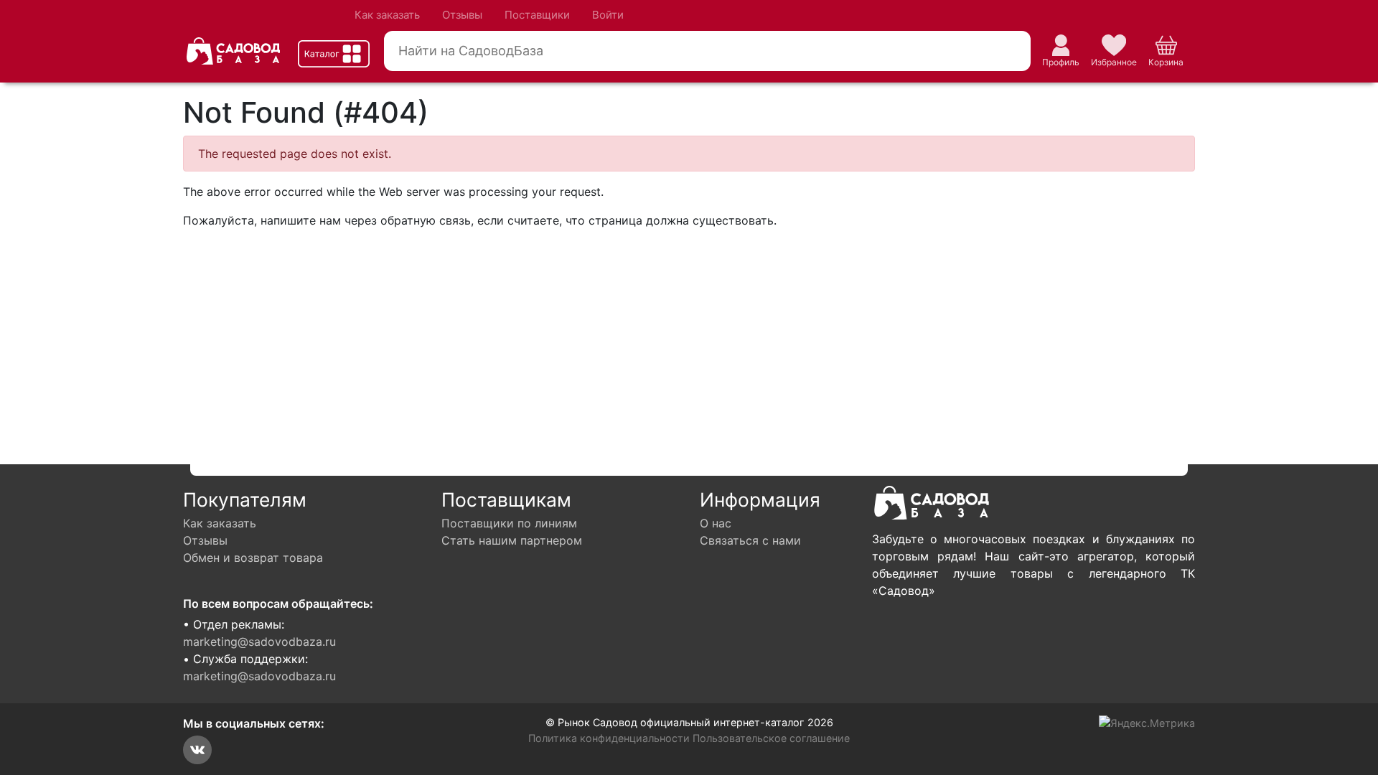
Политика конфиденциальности (609, 738)
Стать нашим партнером (511, 540)
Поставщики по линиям (509, 523)
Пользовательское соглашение (771, 738)
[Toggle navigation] (333, 53)
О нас (715, 523)
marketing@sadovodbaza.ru (259, 641)
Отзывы (462, 14)
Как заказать (387, 14)
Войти (608, 14)
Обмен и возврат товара (253, 557)
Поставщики (537, 14)
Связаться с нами (750, 540)
